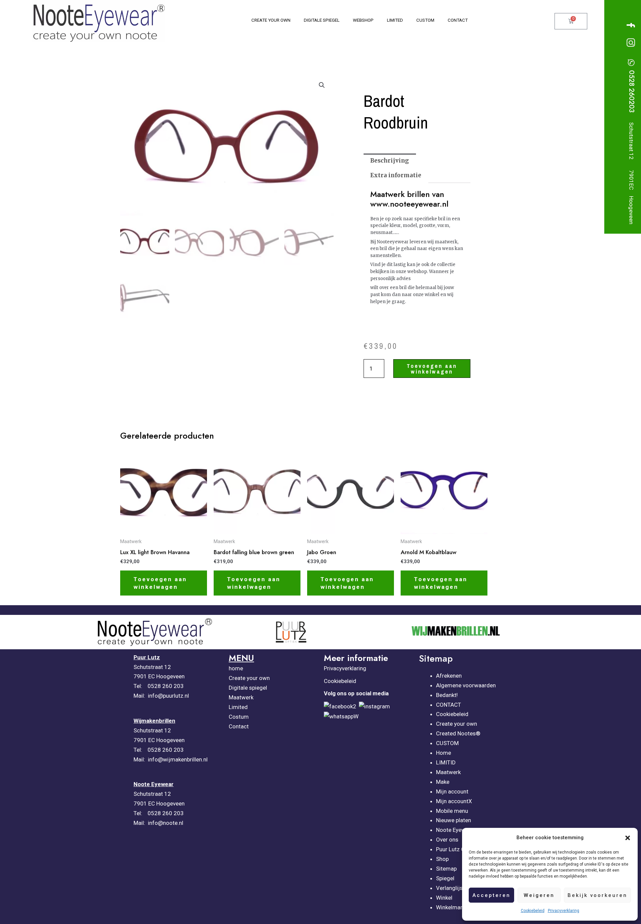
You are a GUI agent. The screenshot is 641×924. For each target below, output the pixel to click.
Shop (442, 859)
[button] (627, 838)
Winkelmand (451, 907)
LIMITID (446, 762)
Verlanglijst (450, 888)
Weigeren (539, 895)
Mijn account (452, 791)
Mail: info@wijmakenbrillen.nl (171, 759)
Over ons (447, 839)
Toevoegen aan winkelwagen (432, 368)
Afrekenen (449, 675)
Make (442, 781)
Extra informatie (395, 175)
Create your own (249, 678)
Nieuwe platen (453, 820)
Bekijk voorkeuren (597, 895)
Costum (239, 716)
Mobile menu (452, 810)
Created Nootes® (458, 733)
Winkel (444, 897)
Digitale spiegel (248, 687)
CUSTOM (447, 743)
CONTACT (448, 704)
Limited (238, 707)
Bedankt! (447, 695)
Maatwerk (241, 697)
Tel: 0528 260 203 (159, 686)
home (236, 668)
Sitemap (446, 868)
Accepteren (491, 895)
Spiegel (445, 878)
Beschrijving (389, 160)
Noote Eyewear (455, 830)
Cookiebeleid (533, 910)
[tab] (390, 161)
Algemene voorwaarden (466, 685)
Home (443, 752)
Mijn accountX (454, 801)
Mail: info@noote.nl (159, 823)
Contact (239, 726)
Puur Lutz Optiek (456, 849)
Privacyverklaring (563, 910)
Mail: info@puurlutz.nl (162, 695)
